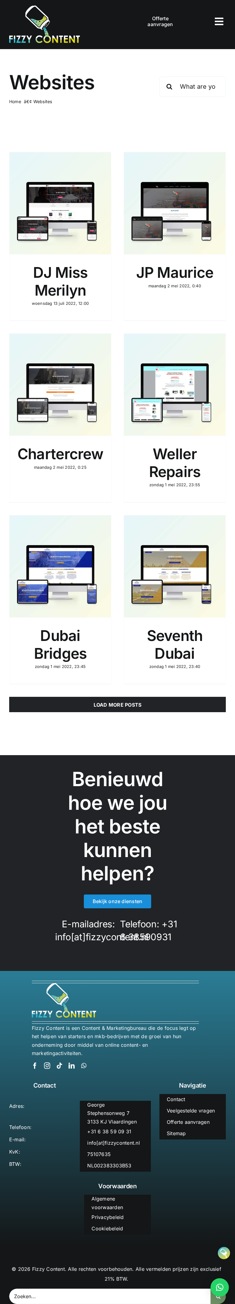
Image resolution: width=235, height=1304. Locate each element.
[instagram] (47, 1066)
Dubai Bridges (60, 644)
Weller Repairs (175, 463)
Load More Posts (118, 705)
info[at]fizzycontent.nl (101, 936)
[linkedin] (72, 1066)
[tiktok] (59, 1066)
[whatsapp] (83, 1066)
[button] (220, 1287)
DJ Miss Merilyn (60, 281)
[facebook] (35, 1066)
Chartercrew (60, 454)
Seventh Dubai (175, 644)
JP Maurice (175, 272)
